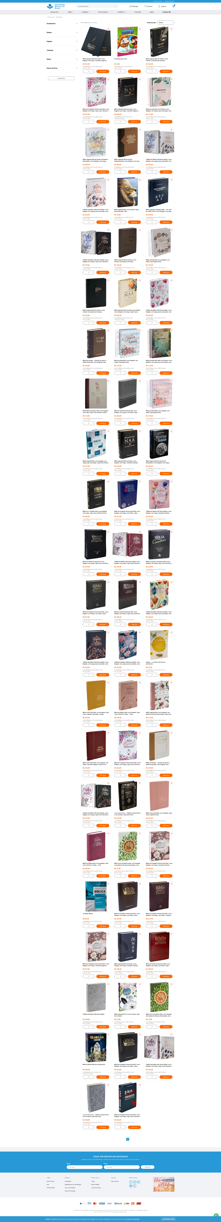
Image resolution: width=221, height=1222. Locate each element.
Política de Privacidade (133, 1219)
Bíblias (70, 12)
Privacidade (68, 1181)
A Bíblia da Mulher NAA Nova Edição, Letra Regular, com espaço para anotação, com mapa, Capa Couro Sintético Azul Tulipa (127, 663)
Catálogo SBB (166, 12)
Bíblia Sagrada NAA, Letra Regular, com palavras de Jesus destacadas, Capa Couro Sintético (159, 713)
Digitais (152, 12)
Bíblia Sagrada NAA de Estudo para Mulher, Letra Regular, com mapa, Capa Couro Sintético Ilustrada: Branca (127, 311)
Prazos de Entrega (70, 1191)
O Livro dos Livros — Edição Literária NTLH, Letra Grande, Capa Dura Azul (96, 1115)
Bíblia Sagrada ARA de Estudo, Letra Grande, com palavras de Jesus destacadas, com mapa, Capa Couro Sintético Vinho (125, 261)
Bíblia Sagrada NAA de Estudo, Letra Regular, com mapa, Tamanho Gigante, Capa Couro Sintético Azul (95, 59)
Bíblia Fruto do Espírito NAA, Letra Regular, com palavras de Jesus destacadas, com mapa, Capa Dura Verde (159, 1015)
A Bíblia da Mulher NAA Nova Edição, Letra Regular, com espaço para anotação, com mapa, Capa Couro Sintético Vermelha (159, 311)
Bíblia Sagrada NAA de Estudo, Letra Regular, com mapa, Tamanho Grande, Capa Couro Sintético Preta (126, 462)
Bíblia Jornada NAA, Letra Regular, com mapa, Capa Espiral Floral (158, 260)
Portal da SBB (51, 1188)
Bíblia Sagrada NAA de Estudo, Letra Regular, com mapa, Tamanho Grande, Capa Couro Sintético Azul (126, 965)
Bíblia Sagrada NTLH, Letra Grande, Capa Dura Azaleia (127, 1015)
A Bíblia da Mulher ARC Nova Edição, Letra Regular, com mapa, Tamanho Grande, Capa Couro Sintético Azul (158, 512)
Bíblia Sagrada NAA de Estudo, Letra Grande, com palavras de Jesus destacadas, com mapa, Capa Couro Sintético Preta (94, 311)
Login (93, 1181)
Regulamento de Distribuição (73, 1184)
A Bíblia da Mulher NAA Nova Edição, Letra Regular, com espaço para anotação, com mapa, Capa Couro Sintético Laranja (159, 613)
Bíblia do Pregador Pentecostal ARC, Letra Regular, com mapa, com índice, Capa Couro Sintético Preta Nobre (127, 1065)
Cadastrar (148, 1167)
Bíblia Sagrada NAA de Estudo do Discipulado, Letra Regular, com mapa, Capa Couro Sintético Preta (157, 462)
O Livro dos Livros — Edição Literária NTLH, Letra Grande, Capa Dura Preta (127, 814)
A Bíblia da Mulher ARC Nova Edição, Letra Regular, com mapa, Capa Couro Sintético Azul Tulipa (95, 814)
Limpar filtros (61, 78)
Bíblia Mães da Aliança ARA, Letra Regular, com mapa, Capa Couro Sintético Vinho (95, 411)
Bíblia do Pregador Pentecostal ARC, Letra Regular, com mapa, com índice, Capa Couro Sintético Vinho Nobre (127, 914)
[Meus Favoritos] (148, 6)
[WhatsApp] (133, 6)
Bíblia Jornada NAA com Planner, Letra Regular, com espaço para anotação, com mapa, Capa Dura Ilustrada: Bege (158, 110)
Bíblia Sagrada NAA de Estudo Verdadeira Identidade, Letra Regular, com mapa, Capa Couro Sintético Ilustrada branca (95, 160)
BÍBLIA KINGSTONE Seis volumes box (94, 1064)
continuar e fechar (168, 1219)
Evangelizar (85, 12)
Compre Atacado (157, 1)
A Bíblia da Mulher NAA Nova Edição (93, 1014)
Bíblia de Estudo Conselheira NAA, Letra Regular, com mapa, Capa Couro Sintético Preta (158, 562)
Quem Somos (50, 1181)
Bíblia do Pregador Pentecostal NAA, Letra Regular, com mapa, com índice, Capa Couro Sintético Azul (127, 512)
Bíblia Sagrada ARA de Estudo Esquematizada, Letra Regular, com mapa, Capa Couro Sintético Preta (127, 160)
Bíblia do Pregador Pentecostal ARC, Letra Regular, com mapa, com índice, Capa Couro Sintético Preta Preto (95, 613)
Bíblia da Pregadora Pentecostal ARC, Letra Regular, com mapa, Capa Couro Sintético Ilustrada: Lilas (127, 763)
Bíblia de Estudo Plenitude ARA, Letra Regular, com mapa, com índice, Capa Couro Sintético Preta (125, 411)
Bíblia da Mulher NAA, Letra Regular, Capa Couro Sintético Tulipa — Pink (95, 864)
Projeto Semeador (169, 1)
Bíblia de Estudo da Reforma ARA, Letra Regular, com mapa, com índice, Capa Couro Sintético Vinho (158, 965)
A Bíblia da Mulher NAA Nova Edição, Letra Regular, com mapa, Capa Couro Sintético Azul (95, 261)
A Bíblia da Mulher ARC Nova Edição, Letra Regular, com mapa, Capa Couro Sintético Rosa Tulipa (127, 562)
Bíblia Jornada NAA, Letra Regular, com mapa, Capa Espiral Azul (126, 361)
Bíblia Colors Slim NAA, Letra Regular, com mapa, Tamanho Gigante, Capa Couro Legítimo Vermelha (95, 763)
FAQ (48, 1184)
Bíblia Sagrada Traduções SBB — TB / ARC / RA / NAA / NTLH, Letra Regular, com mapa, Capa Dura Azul (159, 210)
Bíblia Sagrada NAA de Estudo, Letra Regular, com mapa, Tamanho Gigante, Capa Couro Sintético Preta (126, 110)
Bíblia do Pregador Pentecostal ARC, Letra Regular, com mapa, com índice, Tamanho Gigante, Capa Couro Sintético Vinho (159, 914)
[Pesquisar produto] (116, 7)
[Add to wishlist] (108, 29)
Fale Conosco (115, 1181)
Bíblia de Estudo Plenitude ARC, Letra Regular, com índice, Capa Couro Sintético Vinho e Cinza (127, 613)
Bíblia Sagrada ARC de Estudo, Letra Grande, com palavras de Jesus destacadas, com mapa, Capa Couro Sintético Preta (157, 59)
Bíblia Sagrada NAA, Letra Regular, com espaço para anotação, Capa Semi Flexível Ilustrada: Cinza (96, 462)
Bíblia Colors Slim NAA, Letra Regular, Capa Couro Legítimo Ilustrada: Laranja (96, 713)
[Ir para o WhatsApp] (216, 1216)
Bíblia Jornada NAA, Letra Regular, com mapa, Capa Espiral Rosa (158, 411)
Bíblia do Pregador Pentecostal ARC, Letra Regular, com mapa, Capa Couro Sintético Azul (127, 1115)
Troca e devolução (70, 1188)
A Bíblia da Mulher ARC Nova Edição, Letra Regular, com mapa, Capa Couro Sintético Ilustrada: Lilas (158, 1065)
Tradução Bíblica (88, 913)
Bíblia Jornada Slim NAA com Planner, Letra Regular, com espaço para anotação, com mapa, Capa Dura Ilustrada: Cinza (159, 361)
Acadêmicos (121, 12)
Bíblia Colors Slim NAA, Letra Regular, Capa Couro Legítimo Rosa (159, 814)
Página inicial (51, 17)
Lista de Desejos (96, 1188)
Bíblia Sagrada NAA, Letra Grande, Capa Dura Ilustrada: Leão (126, 210)
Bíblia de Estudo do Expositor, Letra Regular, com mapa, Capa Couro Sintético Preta (95, 562)
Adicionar (103, 71)
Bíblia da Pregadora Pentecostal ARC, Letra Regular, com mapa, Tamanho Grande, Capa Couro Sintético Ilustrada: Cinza (159, 864)
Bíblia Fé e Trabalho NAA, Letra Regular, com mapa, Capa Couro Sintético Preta (95, 512)
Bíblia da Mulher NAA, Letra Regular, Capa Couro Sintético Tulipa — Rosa (127, 713)
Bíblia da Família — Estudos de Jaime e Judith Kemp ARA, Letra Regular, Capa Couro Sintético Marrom (94, 361)
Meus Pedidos (95, 1184)
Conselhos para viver (120, 59)
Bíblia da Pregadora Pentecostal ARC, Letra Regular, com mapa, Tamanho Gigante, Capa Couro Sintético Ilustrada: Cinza (96, 965)
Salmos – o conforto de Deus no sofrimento (155, 663)
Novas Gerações (103, 12)
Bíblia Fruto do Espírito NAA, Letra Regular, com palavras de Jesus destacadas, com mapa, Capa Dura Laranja (127, 864)
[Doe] (163, 1184)
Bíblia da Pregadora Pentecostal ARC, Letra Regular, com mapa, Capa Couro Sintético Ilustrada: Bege (96, 110)
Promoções (137, 12)
